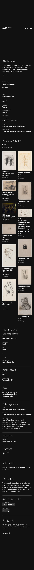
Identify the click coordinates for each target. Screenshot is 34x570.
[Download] (3, 75)
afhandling (6, 511)
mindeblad (11, 504)
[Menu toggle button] (30, 28)
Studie (5, 504)
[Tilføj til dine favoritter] (7, 75)
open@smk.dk (6, 533)
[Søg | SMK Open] (7, 28)
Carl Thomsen (6, 121)
